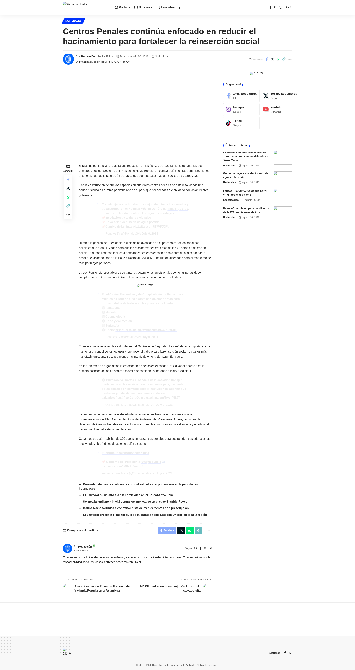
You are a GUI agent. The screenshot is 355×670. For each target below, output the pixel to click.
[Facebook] (270, 7)
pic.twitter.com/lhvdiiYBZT (162, 397)
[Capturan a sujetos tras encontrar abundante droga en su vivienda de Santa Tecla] (283, 158)
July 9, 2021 (150, 233)
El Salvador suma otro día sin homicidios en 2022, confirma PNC (128, 495)
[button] (179, 7)
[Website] (195, 548)
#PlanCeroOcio (126, 329)
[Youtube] (280, 109)
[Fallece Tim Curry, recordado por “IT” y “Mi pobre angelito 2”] (283, 196)
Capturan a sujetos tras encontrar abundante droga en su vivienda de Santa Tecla (245, 156)
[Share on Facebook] (266, 59)
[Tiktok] (241, 123)
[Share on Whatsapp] (278, 59)
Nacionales (73, 21)
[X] (274, 7)
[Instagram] (210, 548)
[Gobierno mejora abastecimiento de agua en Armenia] (283, 178)
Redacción (88, 56)
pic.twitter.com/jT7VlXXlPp (151, 226)
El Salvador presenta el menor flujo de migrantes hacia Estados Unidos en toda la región (145, 514)
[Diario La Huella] (86, 7)
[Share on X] (272, 59)
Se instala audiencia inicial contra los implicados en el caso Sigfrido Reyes (136, 501)
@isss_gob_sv (177, 208)
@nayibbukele (151, 461)
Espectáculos (231, 200)
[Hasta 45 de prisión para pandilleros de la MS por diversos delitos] (283, 213)
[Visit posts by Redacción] (68, 59)
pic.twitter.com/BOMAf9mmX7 (122, 466)
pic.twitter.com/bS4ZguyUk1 (157, 329)
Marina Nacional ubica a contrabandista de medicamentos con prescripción (136, 508)
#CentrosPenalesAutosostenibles (125, 452)
